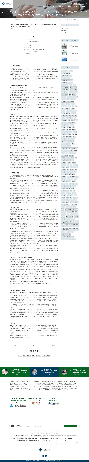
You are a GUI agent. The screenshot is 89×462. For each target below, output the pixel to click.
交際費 (67, 167)
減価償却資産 (64, 157)
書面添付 (73, 181)
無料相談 (74, 85)
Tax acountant (72, 214)
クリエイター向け (70, 195)
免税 (68, 214)
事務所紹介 (67, 171)
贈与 (62, 108)
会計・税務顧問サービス (66, 73)
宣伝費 (71, 167)
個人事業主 (67, 87)
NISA (75, 195)
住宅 (62, 122)
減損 (66, 160)
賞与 (72, 160)
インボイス (75, 92)
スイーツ (75, 87)
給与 (69, 160)
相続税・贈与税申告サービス (66, 75)
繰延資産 (72, 157)
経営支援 (75, 171)
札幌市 (63, 218)
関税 (66, 181)
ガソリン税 (69, 127)
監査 (76, 209)
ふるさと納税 (75, 164)
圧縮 (67, 169)
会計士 (68, 190)
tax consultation (64, 120)
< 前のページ (13, 345)
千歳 (69, 115)
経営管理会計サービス (65, 82)
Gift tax (69, 106)
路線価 (74, 136)
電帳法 (63, 188)
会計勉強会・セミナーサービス (67, 80)
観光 (75, 207)
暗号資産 (70, 153)
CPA (73, 141)
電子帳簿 (73, 94)
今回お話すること (29, 39)
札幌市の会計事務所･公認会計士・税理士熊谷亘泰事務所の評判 (70, 225)
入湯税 (63, 181)
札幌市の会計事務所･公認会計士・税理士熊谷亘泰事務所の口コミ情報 (70, 222)
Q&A (69, 120)
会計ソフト (64, 96)
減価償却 (66, 155)
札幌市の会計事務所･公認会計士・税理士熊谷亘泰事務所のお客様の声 (70, 229)
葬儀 (76, 134)
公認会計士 (68, 113)
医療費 (76, 204)
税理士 (70, 85)
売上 (71, 110)
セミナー (63, 110)
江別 (75, 113)
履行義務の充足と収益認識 (31, 51)
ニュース (64, 32)
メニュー (67, 232)
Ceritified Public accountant (70, 188)
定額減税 (63, 207)
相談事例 (64, 30)
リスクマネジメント (69, 216)
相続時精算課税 (68, 136)
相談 (70, 94)
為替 (74, 153)
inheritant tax (64, 214)
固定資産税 (73, 122)
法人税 (75, 89)
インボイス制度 (68, 146)
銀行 (72, 204)
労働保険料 (69, 162)
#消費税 (48, 355)
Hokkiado (67, 207)
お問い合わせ (64, 239)
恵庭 (66, 115)
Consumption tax (64, 106)
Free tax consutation (71, 101)
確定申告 (66, 94)
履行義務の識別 (29, 45)
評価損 (63, 160)
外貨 (67, 153)
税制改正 (63, 89)
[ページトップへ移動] (78, 426)
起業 (62, 94)
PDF (62, 99)
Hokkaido (74, 99)
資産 (71, 197)
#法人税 (43, 355)
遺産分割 (63, 129)
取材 (71, 171)
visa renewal (64, 211)
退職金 (63, 134)
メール (66, 99)
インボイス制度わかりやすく (66, 148)
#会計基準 (29, 355)
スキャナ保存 (72, 96)
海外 (65, 150)
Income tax (73, 103)
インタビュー (75, 197)
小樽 (72, 113)
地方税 (72, 207)
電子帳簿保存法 (67, 108)
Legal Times (63, 178)
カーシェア (64, 127)
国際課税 (70, 92)
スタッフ (72, 232)
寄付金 (63, 204)
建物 (76, 214)
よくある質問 (64, 234)
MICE (63, 209)
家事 (73, 106)
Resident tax (76, 216)
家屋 (65, 122)
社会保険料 (64, 162)
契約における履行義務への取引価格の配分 (35, 49)
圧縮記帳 (71, 169)
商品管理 (75, 150)
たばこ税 (68, 178)
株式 (71, 190)
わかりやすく (68, 204)
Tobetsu (73, 143)
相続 (71, 82)
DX (67, 96)
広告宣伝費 (75, 167)
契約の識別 (28, 43)
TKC (62, 174)
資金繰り (73, 108)
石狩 (72, 115)
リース (68, 211)
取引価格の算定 (29, 47)
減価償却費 (71, 155)
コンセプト (72, 218)
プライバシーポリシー (71, 239)
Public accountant (64, 143)
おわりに (27, 53)
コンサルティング (65, 85)
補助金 (76, 169)
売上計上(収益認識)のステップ (32, 41)
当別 (75, 115)
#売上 (33, 355)
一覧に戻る (34, 345)
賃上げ (66, 209)
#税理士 (19, 355)
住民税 (76, 211)
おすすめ (63, 113)
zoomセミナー (75, 148)
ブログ (11, 341)
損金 (68, 157)
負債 (74, 190)
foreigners (75, 110)
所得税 (67, 89)
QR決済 (63, 141)
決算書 (67, 197)
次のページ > (54, 345)
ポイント (76, 183)
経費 (76, 106)
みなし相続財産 (68, 134)
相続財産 (73, 129)
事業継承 (63, 136)
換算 (62, 155)
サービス (63, 232)
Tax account (71, 183)
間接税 (75, 178)
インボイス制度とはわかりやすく (72, 176)
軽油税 (73, 127)
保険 (73, 209)
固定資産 (63, 167)
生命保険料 (74, 162)
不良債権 (73, 174)
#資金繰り (38, 355)
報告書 (67, 202)
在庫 (68, 150)
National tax (68, 103)
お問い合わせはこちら (78, 3)
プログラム (64, 195)
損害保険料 (64, 164)
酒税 (72, 178)
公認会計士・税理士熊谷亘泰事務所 (68, 236)
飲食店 (71, 87)
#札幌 (24, 355)
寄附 (71, 164)
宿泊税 (70, 181)
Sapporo (70, 99)
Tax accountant (64, 101)
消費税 (71, 89)
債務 (73, 134)
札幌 (62, 87)
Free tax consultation (65, 183)
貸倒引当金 (64, 176)
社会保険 (72, 211)
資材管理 (63, 153)
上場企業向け (76, 202)
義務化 (77, 96)
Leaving (70, 143)
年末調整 (63, 202)
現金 (67, 129)
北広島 (63, 115)
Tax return (63, 103)
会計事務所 (67, 218)
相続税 (63, 92)
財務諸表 (63, 197)
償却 (76, 157)
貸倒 (69, 174)
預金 (70, 129)
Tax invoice (63, 190)
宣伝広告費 (64, 169)
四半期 (71, 202)
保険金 (63, 171)
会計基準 (67, 110)
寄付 (67, 164)
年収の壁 (63, 216)
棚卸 (71, 150)
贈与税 (67, 92)
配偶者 (76, 120)
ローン (69, 122)
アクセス (69, 234)
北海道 (66, 174)
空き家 (72, 120)
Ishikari (63, 146)
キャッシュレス (68, 141)
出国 (62, 150)
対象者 (70, 209)
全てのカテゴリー (66, 28)
